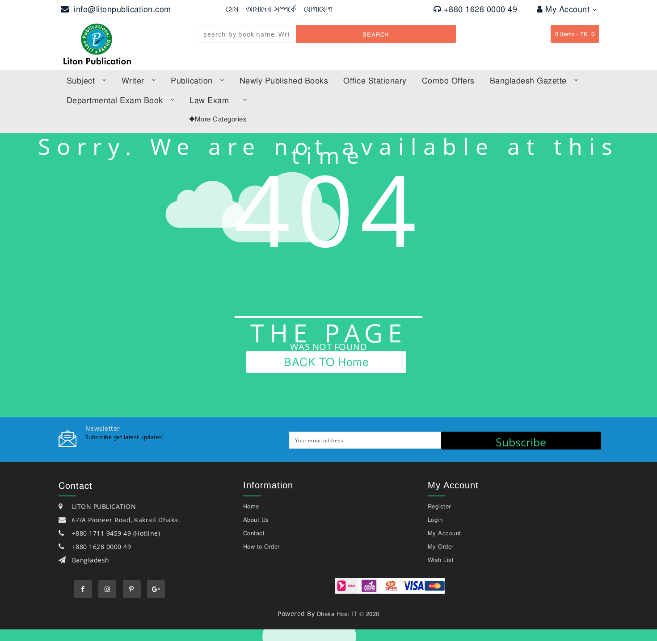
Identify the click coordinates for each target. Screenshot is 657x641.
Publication (192, 80)
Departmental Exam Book (115, 100)
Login (435, 519)
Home (251, 506)
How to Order (261, 546)
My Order (441, 546)
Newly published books (284, 80)
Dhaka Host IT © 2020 (348, 614)
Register (439, 506)
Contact (254, 533)
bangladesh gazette (528, 80)
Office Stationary (375, 80)
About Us (256, 519)
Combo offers (448, 80)
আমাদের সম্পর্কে (271, 9)
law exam (209, 100)
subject (81, 80)
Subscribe (521, 442)
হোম (232, 9)
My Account (568, 9)
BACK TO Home (326, 361)
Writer (133, 80)
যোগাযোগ (318, 9)
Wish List (441, 560)
